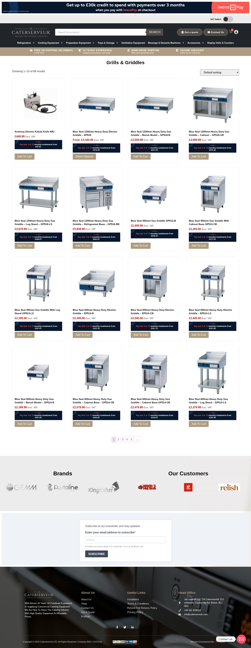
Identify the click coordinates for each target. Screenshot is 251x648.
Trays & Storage (106, 43)
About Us (86, 599)
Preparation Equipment (78, 43)
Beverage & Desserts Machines (164, 43)
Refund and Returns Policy (142, 607)
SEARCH (155, 32)
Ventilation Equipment (133, 43)
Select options (84, 156)
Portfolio (85, 616)
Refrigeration (24, 43)
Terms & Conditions (138, 603)
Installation (133, 599)
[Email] (241, 639)
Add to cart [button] (24, 156)
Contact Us (87, 607)
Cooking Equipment (48, 43)
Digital (219, 642)
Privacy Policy (135, 612)
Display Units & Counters (220, 43)
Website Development (200, 642)
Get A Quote (88, 612)
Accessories (193, 43)
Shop (84, 603)
